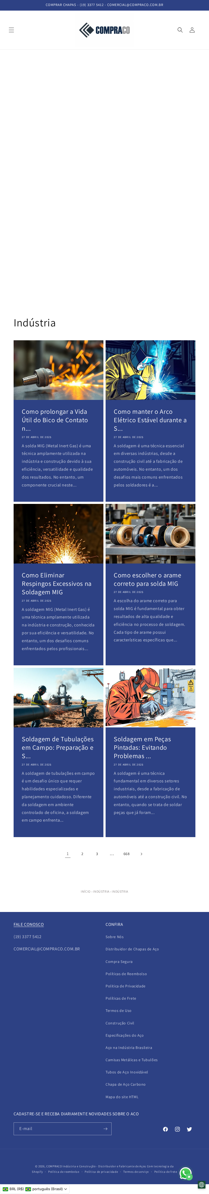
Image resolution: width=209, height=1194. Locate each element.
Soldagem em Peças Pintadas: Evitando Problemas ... (142, 747)
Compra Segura (119, 961)
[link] (68, 854)
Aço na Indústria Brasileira (129, 1047)
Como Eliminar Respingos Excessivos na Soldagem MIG (57, 583)
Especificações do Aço (125, 1035)
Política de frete (165, 1172)
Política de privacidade (101, 1172)
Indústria (101, 891)
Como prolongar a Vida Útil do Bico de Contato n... (55, 420)
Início (86, 891)
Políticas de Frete (121, 998)
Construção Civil (120, 1023)
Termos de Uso (119, 1010)
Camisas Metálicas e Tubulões (132, 1059)
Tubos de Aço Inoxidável (127, 1072)
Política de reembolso (63, 1172)
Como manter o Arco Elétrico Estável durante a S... (150, 420)
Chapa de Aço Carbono (126, 1084)
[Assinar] (105, 1128)
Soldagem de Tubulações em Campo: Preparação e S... (58, 747)
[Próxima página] (141, 854)
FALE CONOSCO (29, 924)
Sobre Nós (115, 936)
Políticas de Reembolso (126, 973)
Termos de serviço (136, 1172)
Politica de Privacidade (126, 986)
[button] (11, 30)
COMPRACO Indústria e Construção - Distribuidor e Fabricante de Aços (96, 1166)
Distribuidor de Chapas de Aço (132, 949)
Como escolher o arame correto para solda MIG (148, 579)
